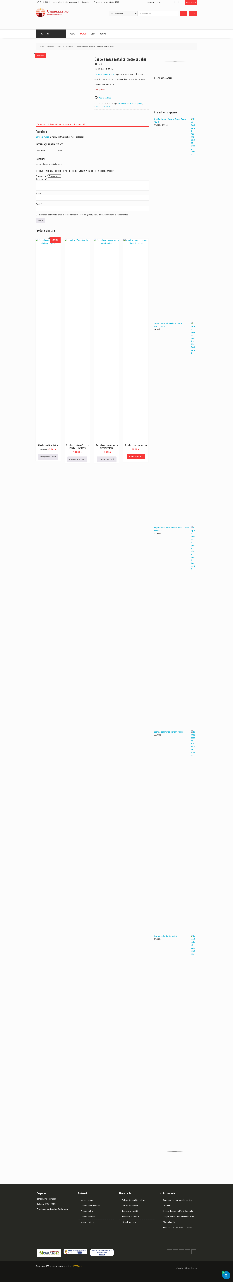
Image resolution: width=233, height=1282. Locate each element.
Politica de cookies (130, 1205)
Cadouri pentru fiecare (90, 1205)
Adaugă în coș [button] (135, 456)
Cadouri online (87, 1211)
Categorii (45, 33)
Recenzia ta (41, 179)
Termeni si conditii (130, 1211)
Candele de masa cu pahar (131, 103)
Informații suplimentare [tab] (59, 124)
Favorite (151, 2)
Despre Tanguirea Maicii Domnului (178, 1211)
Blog (93, 33)
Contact (103, 33)
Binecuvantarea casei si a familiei (177, 1227)
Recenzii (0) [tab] (79, 124)
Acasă (73, 33)
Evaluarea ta (42, 176)
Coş (158, 2)
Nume (39, 193)
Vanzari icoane (87, 1200)
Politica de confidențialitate (133, 1200)
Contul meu (191, 2)
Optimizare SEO (42, 1266)
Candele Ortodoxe (102, 106)
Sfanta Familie (169, 1222)
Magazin (83, 33)
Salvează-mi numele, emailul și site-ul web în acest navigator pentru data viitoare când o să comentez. (83, 214)
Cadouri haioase (88, 1216)
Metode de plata (129, 1222)
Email (39, 204)
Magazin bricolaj (88, 1222)
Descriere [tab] (41, 124)
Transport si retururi (130, 1216)
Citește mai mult (48, 456)
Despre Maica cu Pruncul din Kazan (178, 1216)
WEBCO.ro (77, 1266)
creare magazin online (61, 1266)
